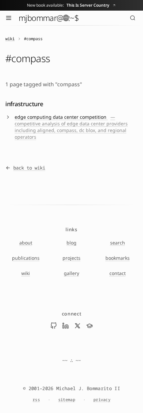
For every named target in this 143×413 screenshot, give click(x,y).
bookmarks (117, 258)
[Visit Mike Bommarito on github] (53, 325)
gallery (71, 273)
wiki (10, 38)
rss (36, 399)
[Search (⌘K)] (133, 18)
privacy (101, 399)
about (25, 243)
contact (117, 273)
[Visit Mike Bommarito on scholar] (89, 325)
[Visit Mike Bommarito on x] (77, 325)
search (117, 243)
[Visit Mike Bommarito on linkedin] (65, 325)
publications (26, 258)
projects (71, 258)
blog (71, 243)
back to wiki (29, 168)
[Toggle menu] (9, 18)
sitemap (66, 399)
